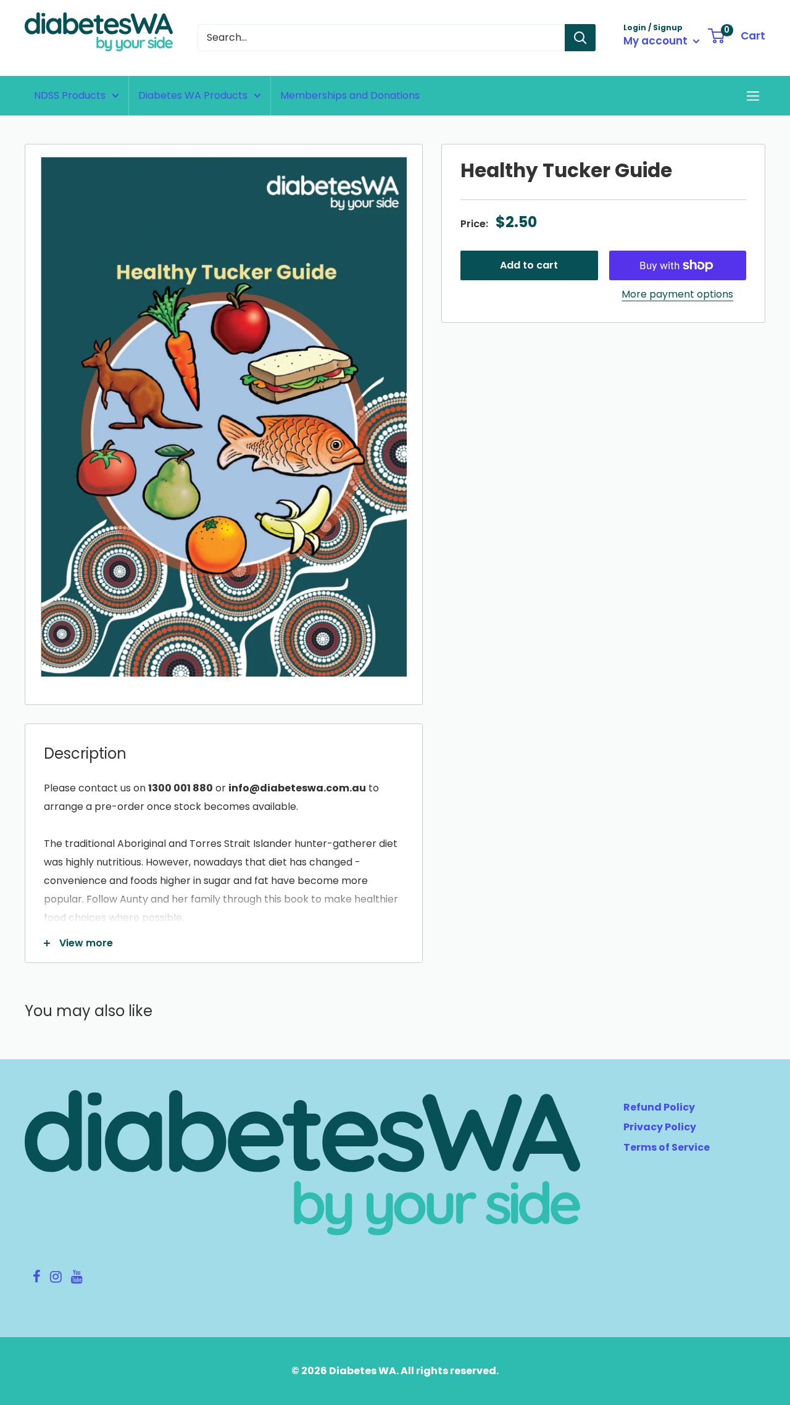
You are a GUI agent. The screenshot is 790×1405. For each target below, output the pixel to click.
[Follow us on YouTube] (76, 1278)
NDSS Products (70, 95)
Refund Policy (659, 1107)
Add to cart (529, 265)
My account (656, 40)
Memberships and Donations (350, 95)
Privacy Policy (659, 1127)
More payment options (677, 294)
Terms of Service (666, 1147)
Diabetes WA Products (192, 95)
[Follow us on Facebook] (36, 1278)
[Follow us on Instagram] (55, 1278)
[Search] (580, 37)
